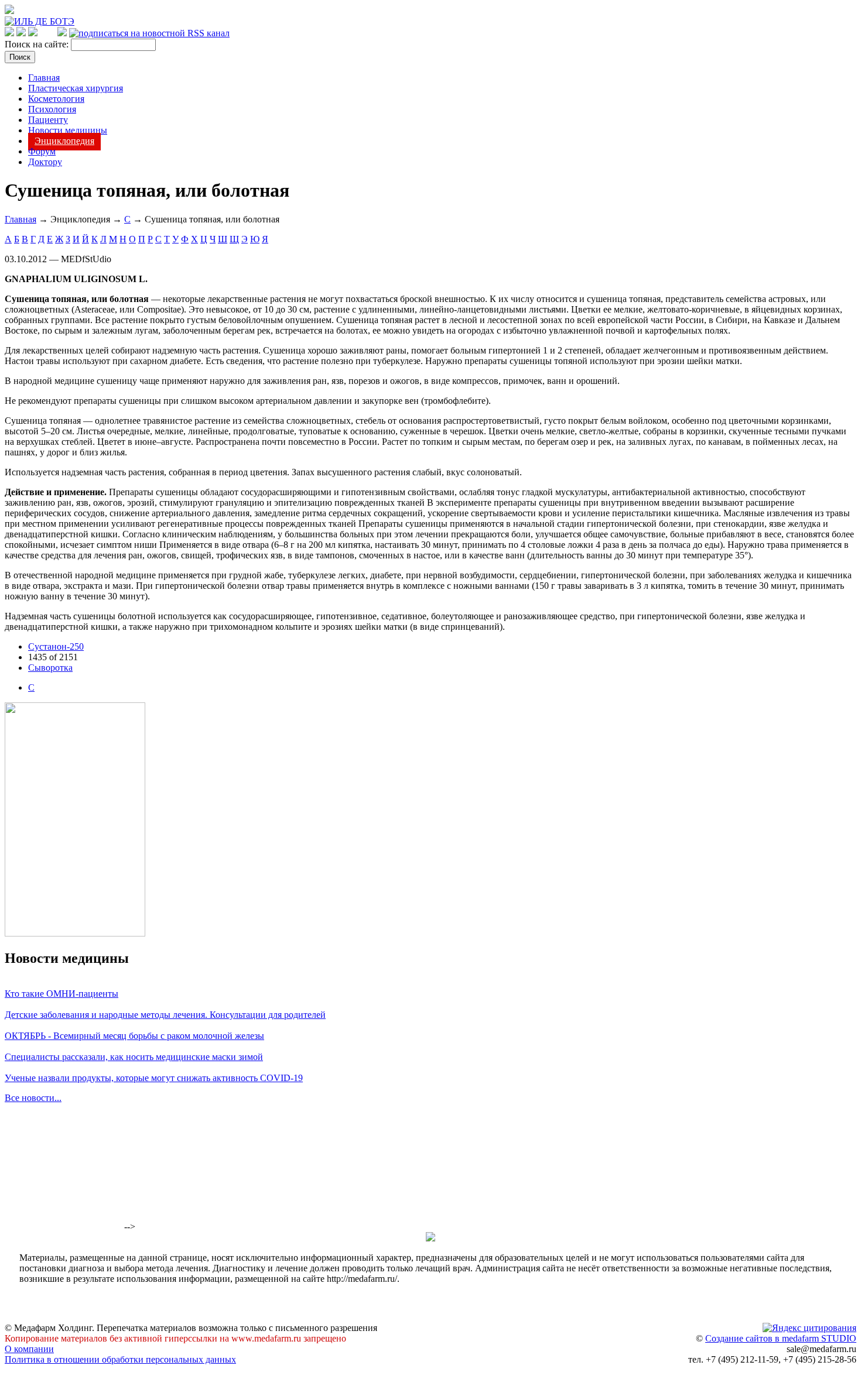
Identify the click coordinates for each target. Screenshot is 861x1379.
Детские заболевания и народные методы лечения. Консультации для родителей (165, 1015)
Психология (52, 109)
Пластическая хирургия (75, 88)
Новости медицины (67, 130)
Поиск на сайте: (38, 44)
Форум (42, 151)
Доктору (45, 162)
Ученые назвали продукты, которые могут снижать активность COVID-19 (154, 1078)
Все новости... (33, 1098)
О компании (29, 1349)
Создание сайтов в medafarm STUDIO (780, 1338)
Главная (44, 78)
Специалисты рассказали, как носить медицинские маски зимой (134, 1057)
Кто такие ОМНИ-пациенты (61, 994)
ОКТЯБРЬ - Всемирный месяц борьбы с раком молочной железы (134, 1036)
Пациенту (48, 120)
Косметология (56, 99)
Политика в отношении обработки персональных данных (120, 1359)
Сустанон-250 (56, 646)
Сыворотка (50, 668)
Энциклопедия (64, 141)
